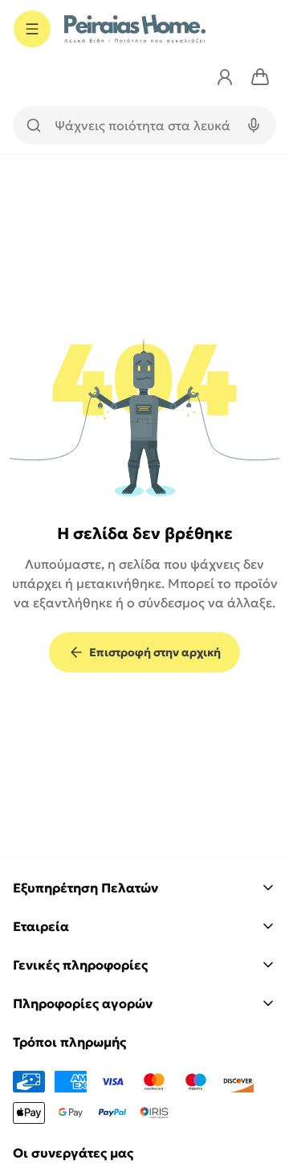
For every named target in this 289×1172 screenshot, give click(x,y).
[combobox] (144, 125)
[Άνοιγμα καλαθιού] (260, 77)
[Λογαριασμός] (225, 77)
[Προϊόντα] (32, 29)
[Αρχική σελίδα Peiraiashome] (135, 28)
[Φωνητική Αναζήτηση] (254, 125)
